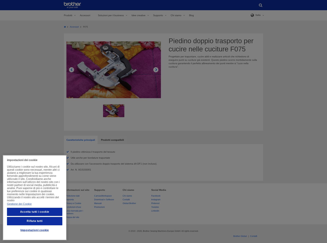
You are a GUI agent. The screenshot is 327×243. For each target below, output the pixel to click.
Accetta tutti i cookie (34, 211)
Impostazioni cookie (34, 230)
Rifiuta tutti (34, 221)
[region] (35, 197)
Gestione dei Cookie (19, 203)
